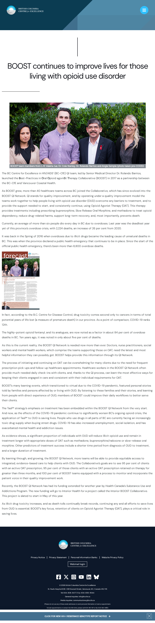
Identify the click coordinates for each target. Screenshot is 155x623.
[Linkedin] (88, 577)
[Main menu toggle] (144, 10)
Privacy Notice (38, 557)
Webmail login (77, 564)
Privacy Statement (58, 557)
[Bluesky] (96, 577)
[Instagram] (73, 577)
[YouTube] (81, 577)
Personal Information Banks (84, 557)
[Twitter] (66, 577)
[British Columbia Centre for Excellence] (25, 10)
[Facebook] (58, 577)
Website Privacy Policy (112, 557)
